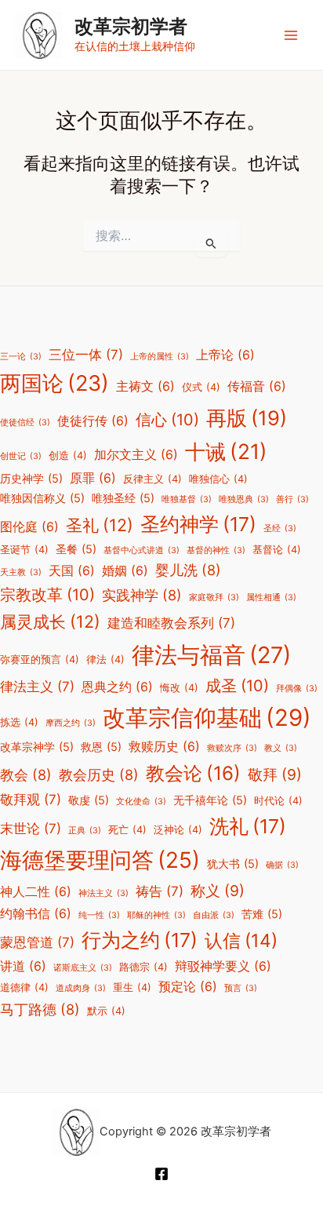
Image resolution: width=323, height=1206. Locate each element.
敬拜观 (30, 799)
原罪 (93, 478)
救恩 (101, 746)
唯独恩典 (244, 499)
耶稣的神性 (156, 915)
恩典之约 (117, 687)
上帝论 (225, 355)
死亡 (127, 830)
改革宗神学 (37, 746)
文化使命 (141, 801)
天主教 (21, 572)
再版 (246, 418)
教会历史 (99, 774)
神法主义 (103, 893)
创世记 (21, 456)
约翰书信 (35, 913)
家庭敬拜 (214, 597)
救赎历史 (164, 746)
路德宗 (143, 967)
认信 (241, 941)
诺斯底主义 (82, 968)
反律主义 (152, 479)
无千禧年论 (210, 800)
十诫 (226, 451)
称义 (218, 890)
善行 (292, 499)
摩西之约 (70, 723)
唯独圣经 (123, 498)
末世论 (30, 828)
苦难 (261, 913)
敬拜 (275, 774)
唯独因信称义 (42, 498)
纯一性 (99, 915)
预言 (240, 988)
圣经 (279, 528)
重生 (132, 987)
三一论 (21, 357)
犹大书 (233, 863)
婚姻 (125, 570)
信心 (167, 419)
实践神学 (142, 594)
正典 (84, 830)
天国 (72, 570)
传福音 (256, 386)
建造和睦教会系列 (171, 623)
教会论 (193, 773)
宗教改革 (47, 594)
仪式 (201, 387)
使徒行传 (93, 421)
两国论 (54, 383)
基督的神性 (216, 550)
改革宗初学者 (130, 26)
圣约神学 (198, 524)
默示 (106, 1011)
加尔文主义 (136, 454)
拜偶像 (297, 688)
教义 (280, 748)
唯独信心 (218, 479)
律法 (105, 659)
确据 (282, 865)
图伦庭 (29, 526)
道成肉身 (81, 988)
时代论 (278, 801)
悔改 (179, 688)
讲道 (23, 966)
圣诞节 (24, 550)
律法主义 (37, 686)
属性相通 (271, 597)
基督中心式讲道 (141, 550)
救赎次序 (232, 748)
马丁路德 (40, 1009)
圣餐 (76, 549)
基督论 (276, 550)
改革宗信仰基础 (207, 717)
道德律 (24, 987)
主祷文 (145, 386)
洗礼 (247, 826)
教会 (26, 774)
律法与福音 (211, 655)
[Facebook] (161, 1174)
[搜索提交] (211, 243)
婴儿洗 (188, 569)
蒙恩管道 (37, 942)
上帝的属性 (159, 357)
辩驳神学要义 (223, 966)
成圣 (237, 685)
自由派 (213, 915)
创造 (68, 455)
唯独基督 (187, 499)
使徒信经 (25, 422)
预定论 (187, 986)
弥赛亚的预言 (39, 659)
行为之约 (140, 940)
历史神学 (31, 478)
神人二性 (35, 891)
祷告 (159, 891)
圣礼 (99, 525)
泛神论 (178, 830)
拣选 (19, 722)
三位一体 (86, 355)
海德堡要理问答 (100, 860)
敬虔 (88, 800)
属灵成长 (50, 621)
